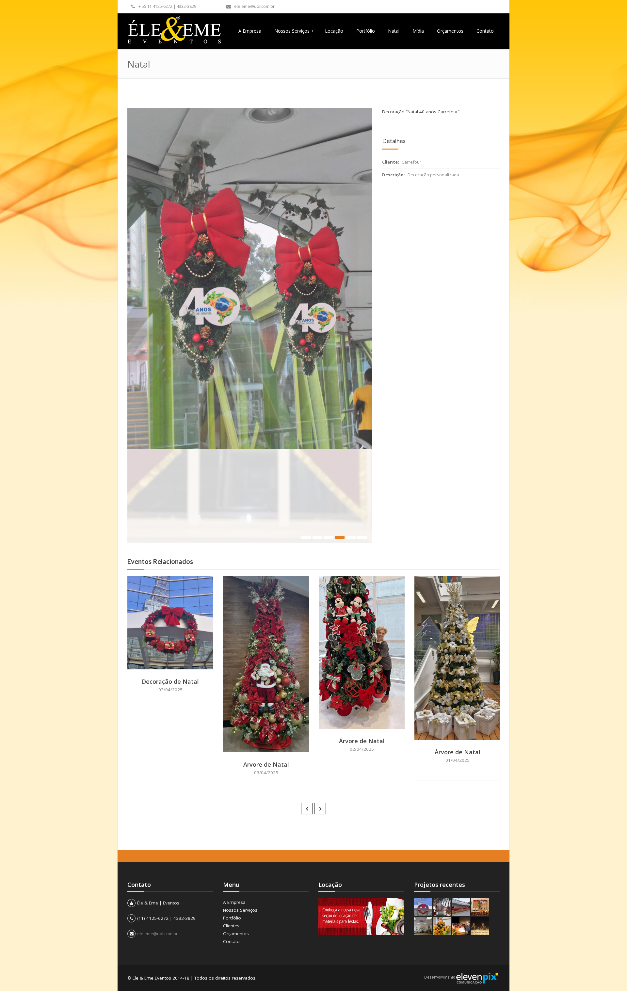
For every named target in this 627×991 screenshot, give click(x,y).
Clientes (231, 926)
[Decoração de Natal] (179, 662)
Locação (334, 31)
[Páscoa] (423, 926)
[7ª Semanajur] (461, 926)
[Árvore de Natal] (370, 722)
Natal (393, 31)
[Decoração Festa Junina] (442, 926)
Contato (485, 31)
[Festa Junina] (461, 907)
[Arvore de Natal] (274, 745)
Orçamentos (450, 31)
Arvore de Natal (266, 764)
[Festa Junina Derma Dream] (480, 907)
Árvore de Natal (362, 741)
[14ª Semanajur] (480, 926)
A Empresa (249, 31)
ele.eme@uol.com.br (254, 6)
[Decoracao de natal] (442, 907)
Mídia (418, 31)
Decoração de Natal (170, 681)
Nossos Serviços (294, 31)
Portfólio (365, 31)
